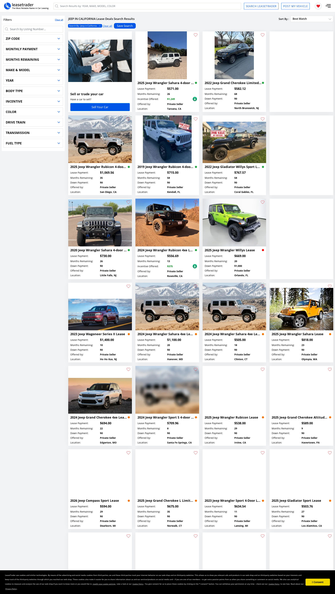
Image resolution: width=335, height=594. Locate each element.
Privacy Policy (11, 589)
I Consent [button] (317, 582)
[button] (328, 6)
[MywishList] (318, 6)
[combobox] (312, 18)
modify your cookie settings (104, 584)
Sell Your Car (100, 107)
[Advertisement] (301, 64)
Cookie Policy (137, 584)
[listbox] (200, 26)
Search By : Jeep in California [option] (83, 25)
